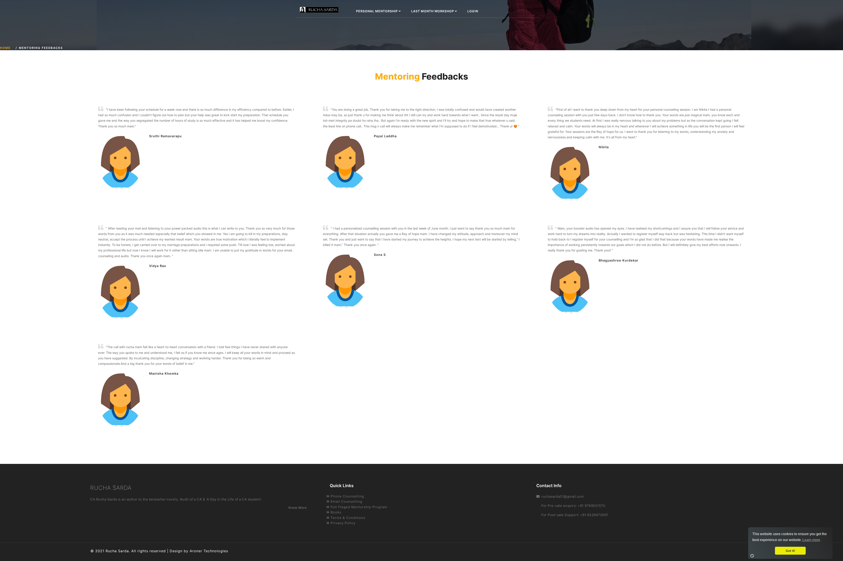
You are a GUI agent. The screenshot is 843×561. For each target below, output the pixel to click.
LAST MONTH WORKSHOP (433, 11)
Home (5, 48)
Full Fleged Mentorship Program (358, 507)
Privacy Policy (342, 523)
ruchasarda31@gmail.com (562, 496)
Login (472, 11)
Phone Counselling (347, 496)
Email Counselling (346, 501)
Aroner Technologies (209, 551)
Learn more (811, 540)
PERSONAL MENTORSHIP (377, 11)
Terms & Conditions (347, 518)
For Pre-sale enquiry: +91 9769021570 (573, 506)
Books (335, 512)
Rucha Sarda (110, 487)
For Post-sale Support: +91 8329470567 (575, 515)
